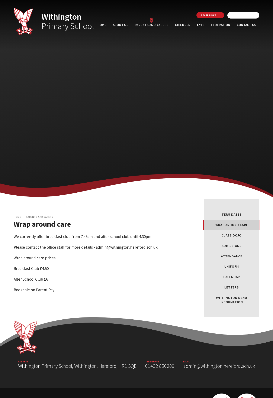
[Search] (255, 15)
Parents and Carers (39, 216)
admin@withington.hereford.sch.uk (219, 366)
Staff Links (208, 15)
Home (17, 216)
